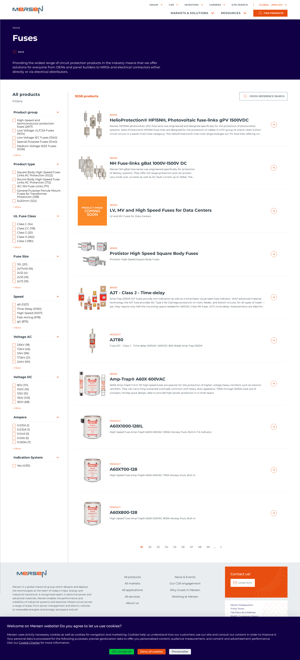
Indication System (28, 457)
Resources (231, 13)
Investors (192, 4)
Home (16, 27)
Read (278, 125)
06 (184, 547)
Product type (24, 164)
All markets (132, 583)
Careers (215, 4)
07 (192, 547)
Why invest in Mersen (185, 590)
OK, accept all (121, 651)
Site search (240, 5)
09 (209, 547)
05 (175, 547)
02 (150, 547)
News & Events (185, 577)
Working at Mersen (185, 596)
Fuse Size (21, 256)
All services (132, 596)
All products (132, 577)
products (273, 13)
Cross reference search (267, 96)
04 (167, 547)
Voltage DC (23, 377)
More (18, 155)
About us (132, 603)
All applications (132, 590)
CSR (171, 4)
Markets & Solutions (189, 13)
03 (159, 547)
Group (153, 4)
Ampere (20, 417)
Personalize (180, 651)
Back (21, 52)
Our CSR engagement (185, 583)
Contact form (245, 582)
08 (200, 547)
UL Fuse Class (25, 216)
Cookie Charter (29, 642)
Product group (26, 112)
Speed (18, 297)
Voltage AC (23, 337)
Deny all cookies (151, 651)
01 (142, 547)
